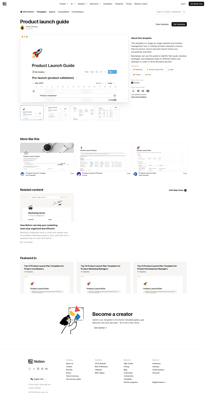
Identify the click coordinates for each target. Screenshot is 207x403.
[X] (133, 91)
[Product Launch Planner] (103, 157)
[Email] (148, 91)
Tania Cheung (31, 26)
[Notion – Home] (5, 4)
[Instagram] (29, 368)
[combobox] (171, 11)
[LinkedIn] (138, 91)
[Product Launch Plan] (160, 157)
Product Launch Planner (92, 173)
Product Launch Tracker (36, 173)
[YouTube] (46, 368)
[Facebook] (143, 91)
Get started (100, 328)
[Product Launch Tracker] (47, 157)
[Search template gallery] (184, 11)
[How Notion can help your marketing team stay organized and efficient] (47, 208)
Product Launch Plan (147, 173)
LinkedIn (137, 83)
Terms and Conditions (139, 97)
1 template (29, 29)
